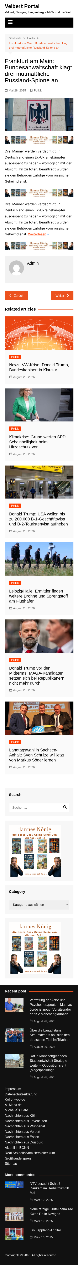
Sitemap (11, 1163)
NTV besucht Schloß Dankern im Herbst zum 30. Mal (50, 1188)
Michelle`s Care (16, 1110)
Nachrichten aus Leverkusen (26, 1121)
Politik (38, 90)
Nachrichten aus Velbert (22, 1131)
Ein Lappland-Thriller (45, 1230)
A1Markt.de (13, 1105)
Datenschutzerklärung (21, 1094)
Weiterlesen (37, 234)
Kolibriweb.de (15, 1099)
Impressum (13, 1089)
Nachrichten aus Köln (21, 1115)
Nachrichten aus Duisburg (24, 1142)
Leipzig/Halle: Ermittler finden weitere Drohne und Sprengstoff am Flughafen (38, 596)
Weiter (60, 295)
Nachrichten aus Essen (22, 1137)
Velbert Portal (22, 6)
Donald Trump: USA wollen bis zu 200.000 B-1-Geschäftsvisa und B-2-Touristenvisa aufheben (38, 519)
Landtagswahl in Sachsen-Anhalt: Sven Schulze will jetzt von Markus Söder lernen (36, 755)
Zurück (19, 295)
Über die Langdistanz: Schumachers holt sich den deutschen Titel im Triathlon (50, 1035)
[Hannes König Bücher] (39, 139)
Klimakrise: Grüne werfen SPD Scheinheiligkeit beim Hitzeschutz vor (37, 442)
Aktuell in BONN (17, 1148)
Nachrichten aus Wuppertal (25, 1126)
